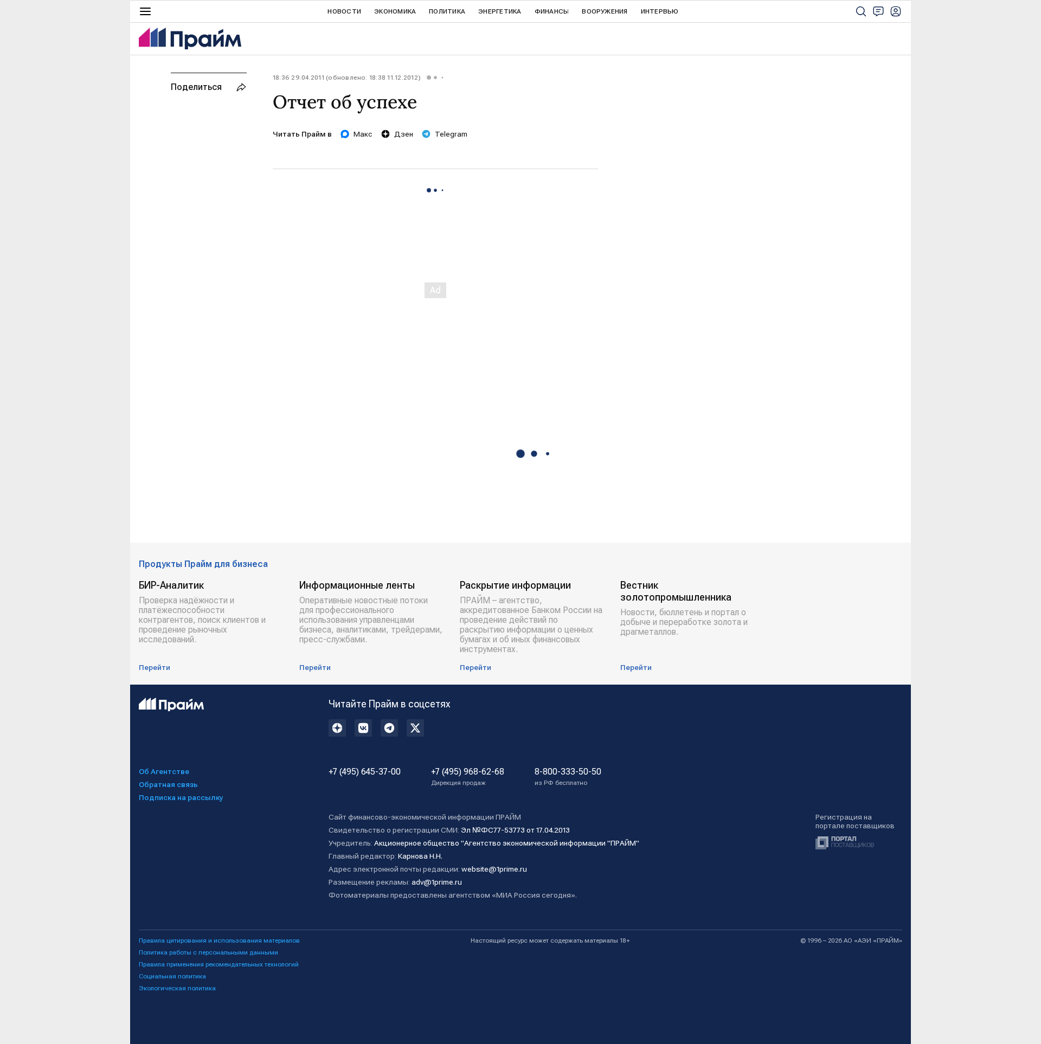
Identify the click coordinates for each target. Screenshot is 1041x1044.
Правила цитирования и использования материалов (219, 940)
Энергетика (499, 11)
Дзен (403, 134)
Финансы (552, 11)
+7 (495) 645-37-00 (365, 772)
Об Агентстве (164, 771)
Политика (447, 11)
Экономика (395, 11)
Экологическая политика (177, 988)
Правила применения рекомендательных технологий (219, 964)
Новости (344, 11)
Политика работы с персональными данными (208, 952)
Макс (363, 134)
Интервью (660, 11)
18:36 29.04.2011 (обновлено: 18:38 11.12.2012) (347, 77)
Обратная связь (168, 784)
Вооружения (604, 11)
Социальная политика (172, 976)
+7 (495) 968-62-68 (467, 777)
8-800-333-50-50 (568, 777)
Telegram (451, 134)
